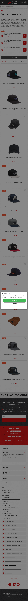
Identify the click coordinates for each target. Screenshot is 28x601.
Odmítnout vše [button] (14, 303)
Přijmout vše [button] (14, 300)
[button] (14, 307)
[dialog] (14, 300)
